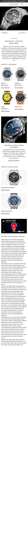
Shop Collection (5, 87)
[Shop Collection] (7, 80)
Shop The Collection (14, 160)
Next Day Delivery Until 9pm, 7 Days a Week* (14, 1)
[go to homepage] (14, 4)
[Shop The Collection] (14, 142)
